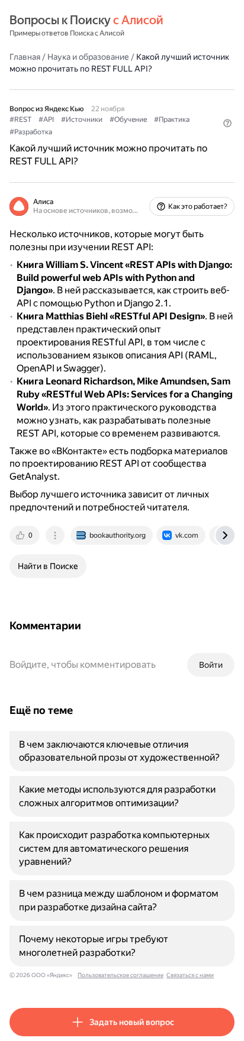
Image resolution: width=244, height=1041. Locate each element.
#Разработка (30, 132)
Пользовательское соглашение (120, 975)
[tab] (25, 535)
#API (46, 119)
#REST (20, 119)
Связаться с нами (190, 975)
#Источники (81, 119)
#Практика (172, 119)
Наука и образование (88, 57)
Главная (24, 57)
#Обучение (128, 119)
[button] (227, 123)
